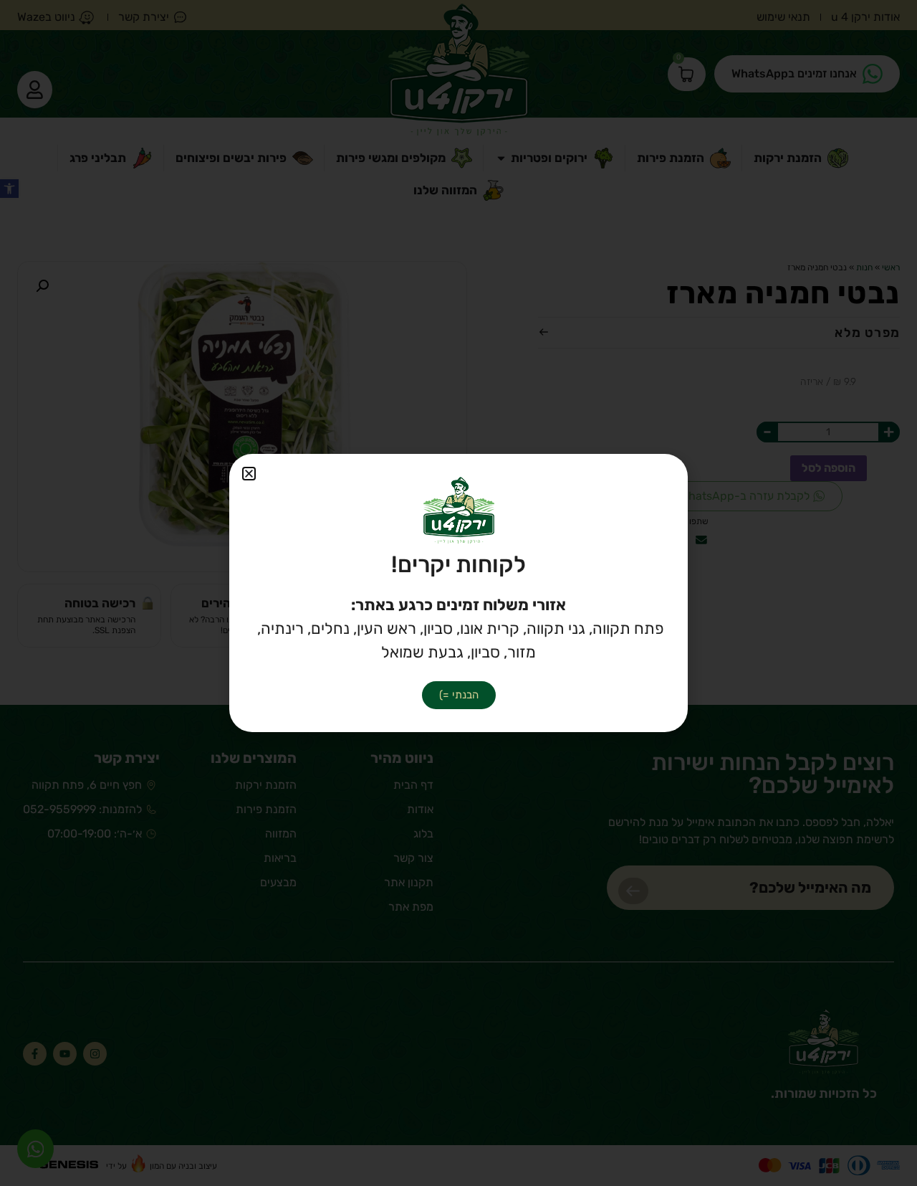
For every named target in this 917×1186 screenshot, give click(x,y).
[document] (458, 593)
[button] (249, 473)
